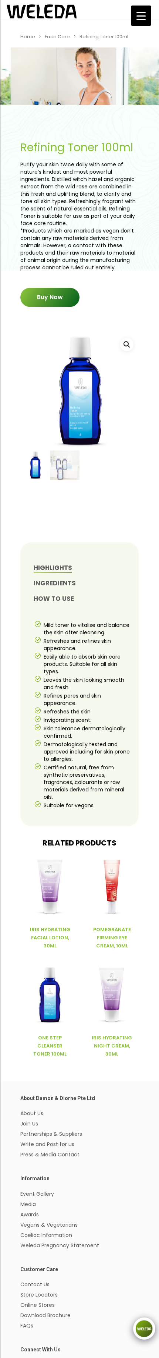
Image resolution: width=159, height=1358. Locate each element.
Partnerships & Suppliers (51, 1134)
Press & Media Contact (50, 1154)
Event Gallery (37, 1194)
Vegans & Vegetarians (49, 1224)
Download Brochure (45, 1315)
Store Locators (39, 1294)
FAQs (26, 1325)
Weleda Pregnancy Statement (59, 1245)
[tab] (85, 568)
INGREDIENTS (55, 583)
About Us (31, 1113)
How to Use (54, 598)
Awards (29, 1214)
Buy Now (50, 297)
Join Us (29, 1123)
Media (28, 1204)
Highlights (53, 567)
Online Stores (37, 1305)
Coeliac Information (46, 1235)
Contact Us (35, 1284)
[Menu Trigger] (141, 16)
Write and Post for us (47, 1144)
